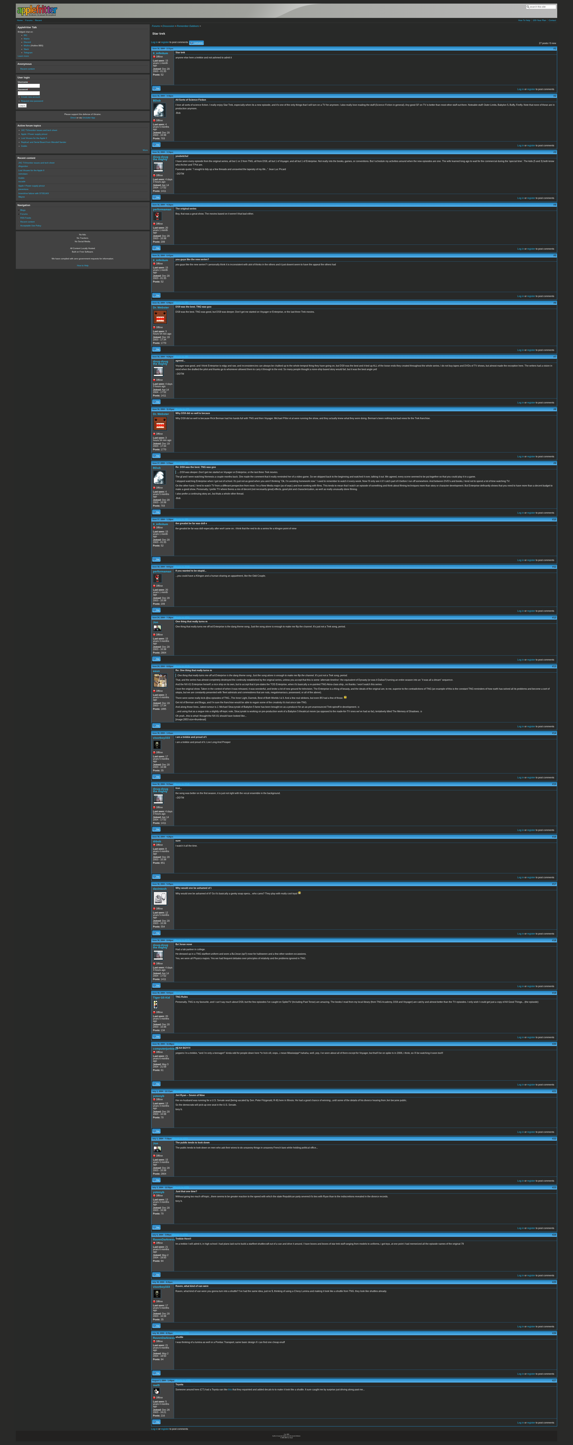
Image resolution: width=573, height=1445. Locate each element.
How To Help (524, 20)
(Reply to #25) (181, 1333)
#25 (554, 1282)
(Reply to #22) (181, 1187)
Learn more (23, 56)
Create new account (30, 97)
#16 (554, 837)
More (145, 150)
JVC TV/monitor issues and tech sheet (39, 130)
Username (23, 82)
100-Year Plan (539, 20)
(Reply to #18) (182, 993)
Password (23, 89)
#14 (554, 733)
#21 (554, 1091)
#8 (554, 409)
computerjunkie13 (165, 1048)
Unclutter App (88, 117)
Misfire (27, 45)
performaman (162, 209)
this (230, 1389)
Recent (38, 20)
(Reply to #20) (181, 1091)
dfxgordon (23, 166)
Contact (552, 20)
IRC (25, 35)
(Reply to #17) (182, 940)
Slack (26, 49)
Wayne (21, 197)
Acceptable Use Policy (30, 225)
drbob (157, 841)
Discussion (168, 26)
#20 (554, 1044)
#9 (554, 463)
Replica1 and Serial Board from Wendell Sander (43, 142)
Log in (154, 42)
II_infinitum (160, 53)
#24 (554, 1235)
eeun (156, 671)
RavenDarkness (164, 1239)
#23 (554, 1187)
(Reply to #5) (181, 303)
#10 (554, 519)
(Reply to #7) (182, 409)
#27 (554, 1380)
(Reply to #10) (182, 567)
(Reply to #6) (181, 357)
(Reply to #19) (182, 1044)
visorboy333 (161, 737)
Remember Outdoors (188, 26)
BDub (157, 100)
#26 (554, 1333)
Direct (73, 117)
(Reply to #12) (182, 666)
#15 (554, 784)
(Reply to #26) (183, 1380)
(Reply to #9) (181, 519)
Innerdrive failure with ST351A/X (33, 193)
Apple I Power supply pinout (34, 134)
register (165, 42)
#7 (554, 357)
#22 (554, 1138)
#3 (554, 152)
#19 (554, 993)
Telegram (28, 52)
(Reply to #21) (180, 1138)
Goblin (24, 146)
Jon (155, 622)
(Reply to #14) (181, 784)
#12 (554, 617)
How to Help (82, 265)
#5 (554, 255)
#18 (554, 940)
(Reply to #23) (180, 1235)
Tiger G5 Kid (161, 997)
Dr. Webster (161, 307)
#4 (554, 205)
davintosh (160, 888)
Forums (29, 20)
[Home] (37, 15)
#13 (554, 666)
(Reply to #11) (181, 617)
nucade (21, 181)
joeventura (23, 189)
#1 (554, 48)
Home (20, 20)
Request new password (32, 101)
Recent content (27, 69)
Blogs (23, 210)
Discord (27, 42)
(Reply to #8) (181, 463)
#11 (554, 567)
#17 (554, 884)
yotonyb (158, 1096)
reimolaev (23, 174)
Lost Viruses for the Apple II (34, 138)
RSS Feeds (25, 218)
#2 (554, 96)
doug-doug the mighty (160, 158)
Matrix (27, 38)
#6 (554, 303)
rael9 (156, 1385)
